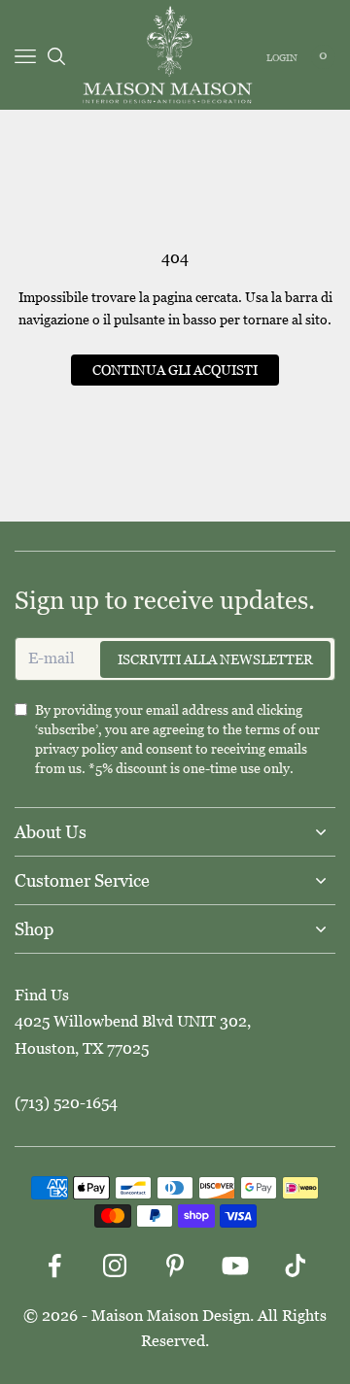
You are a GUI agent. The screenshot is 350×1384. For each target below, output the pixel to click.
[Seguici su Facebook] (54, 1265)
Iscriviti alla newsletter (215, 659)
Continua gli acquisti (175, 370)
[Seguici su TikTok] (295, 1265)
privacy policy (76, 749)
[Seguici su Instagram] (114, 1265)
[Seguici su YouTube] (235, 1265)
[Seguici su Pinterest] (175, 1265)
